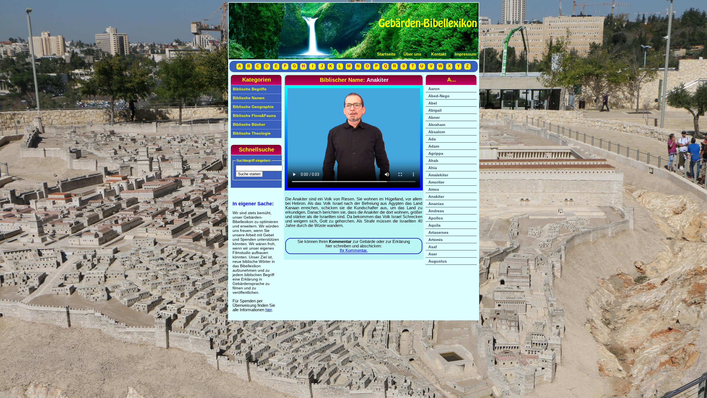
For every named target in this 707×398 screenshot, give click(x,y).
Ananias (436, 203)
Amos (433, 189)
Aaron (434, 89)
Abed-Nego (439, 96)
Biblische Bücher (248, 124)
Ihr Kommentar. (354, 250)
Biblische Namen (248, 98)
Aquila (434, 225)
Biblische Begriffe (249, 89)
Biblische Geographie (253, 106)
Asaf (432, 247)
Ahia (432, 168)
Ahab (433, 160)
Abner (434, 117)
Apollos (435, 218)
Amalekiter (438, 175)
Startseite (386, 54)
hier (268, 310)
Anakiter (436, 196)
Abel (432, 103)
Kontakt (438, 54)
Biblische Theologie (251, 133)
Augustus (437, 261)
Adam (433, 146)
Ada (432, 139)
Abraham (436, 124)
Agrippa (435, 153)
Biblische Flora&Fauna (254, 115)
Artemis (435, 239)
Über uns (412, 54)
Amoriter (436, 182)
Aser (432, 254)
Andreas (436, 211)
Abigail (435, 110)
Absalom (436, 132)
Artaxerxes (438, 232)
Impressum (464, 54)
